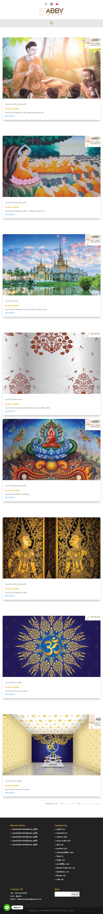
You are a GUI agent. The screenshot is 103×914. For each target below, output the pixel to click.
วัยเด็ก (58, 860)
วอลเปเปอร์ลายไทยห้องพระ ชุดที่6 (25, 829)
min (9, 108)
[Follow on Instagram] (51, 4)
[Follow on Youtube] (57, 4)
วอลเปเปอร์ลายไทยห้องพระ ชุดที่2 (24, 844)
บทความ (59, 837)
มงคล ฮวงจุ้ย (61, 840)
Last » (97, 803)
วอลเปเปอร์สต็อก (62, 852)
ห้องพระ (59, 875)
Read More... (10, 116)
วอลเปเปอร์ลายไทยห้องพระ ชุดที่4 (25, 837)
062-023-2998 (21, 893)
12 (86, 803)
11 (82, 803)
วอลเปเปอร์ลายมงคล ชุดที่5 (13, 682)
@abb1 (19, 896)
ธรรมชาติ (59, 833)
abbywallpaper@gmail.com (29, 899)
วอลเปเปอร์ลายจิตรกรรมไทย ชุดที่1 (15, 584)
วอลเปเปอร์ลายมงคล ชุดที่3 (13, 781)
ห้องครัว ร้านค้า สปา (64, 868)
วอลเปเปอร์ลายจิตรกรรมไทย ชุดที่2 (15, 202)
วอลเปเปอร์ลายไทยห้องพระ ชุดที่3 (24, 840)
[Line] (7, 907)
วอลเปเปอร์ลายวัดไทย (11, 301)
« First (62, 803)
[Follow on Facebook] (46, 4)
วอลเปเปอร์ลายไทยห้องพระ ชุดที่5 (24, 833)
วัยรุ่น (58, 856)
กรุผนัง (59, 829)
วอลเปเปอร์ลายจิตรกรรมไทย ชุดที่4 (15, 104)
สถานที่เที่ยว (60, 864)
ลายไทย (16, 108)
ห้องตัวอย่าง (61, 872)
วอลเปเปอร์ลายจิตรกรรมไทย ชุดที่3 (15, 486)
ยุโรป (58, 844)
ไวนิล (58, 879)
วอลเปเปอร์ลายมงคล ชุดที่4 (13, 399)
